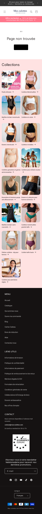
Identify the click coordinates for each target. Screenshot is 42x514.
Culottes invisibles (27, 145)
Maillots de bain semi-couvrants (9, 226)
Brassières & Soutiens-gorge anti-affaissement (11, 198)
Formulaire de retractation (14, 384)
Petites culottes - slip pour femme (10, 253)
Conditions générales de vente (16, 390)
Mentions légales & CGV (13, 379)
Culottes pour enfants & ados (30, 170)
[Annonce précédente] (4, 3)
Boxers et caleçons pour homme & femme (29, 198)
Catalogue (8, 306)
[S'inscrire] (34, 471)
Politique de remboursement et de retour (20, 374)
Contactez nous (10, 343)
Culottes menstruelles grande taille (28, 226)
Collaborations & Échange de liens (17, 395)
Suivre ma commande (13, 316)
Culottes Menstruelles (28, 92)
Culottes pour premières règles (9, 281)
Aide (6, 337)
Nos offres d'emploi (12, 406)
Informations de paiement (14, 368)
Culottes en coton (27, 117)
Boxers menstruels (8, 145)
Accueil (7, 300)
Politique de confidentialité (14, 363)
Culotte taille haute (27, 252)
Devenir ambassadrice (13, 400)
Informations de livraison (14, 358)
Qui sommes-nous (11, 311)
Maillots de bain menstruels (11, 117)
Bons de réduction (11, 332)
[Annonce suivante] (37, 3)
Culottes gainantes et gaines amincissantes (11, 171)
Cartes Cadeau (10, 327)
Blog (6, 322)
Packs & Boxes (6, 92)
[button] (4, 11)
